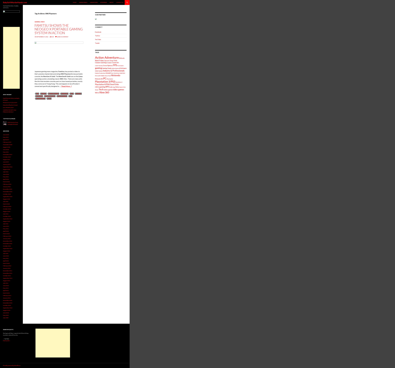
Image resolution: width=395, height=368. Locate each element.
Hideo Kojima (115, 68)
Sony (117, 87)
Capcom (106, 60)
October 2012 (7, 246)
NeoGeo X (39, 96)
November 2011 (7, 273)
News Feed (108, 75)
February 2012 (7, 266)
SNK (71, 96)
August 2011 (6, 280)
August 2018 (6, 147)
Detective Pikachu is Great (10, 105)
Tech (49, 98)
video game (108, 90)
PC (104, 78)
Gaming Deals (83, 2)
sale (111, 87)
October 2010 (7, 305)
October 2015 (7, 194)
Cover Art (115, 62)
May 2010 (6, 315)
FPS (115, 65)
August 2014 (6, 211)
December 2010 (7, 300)
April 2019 (6, 139)
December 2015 (7, 189)
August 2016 (6, 169)
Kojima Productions (100, 73)
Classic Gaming (54, 93)
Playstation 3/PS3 (105, 81)
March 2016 (6, 182)
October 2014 (7, 209)
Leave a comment (62, 37)
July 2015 (5, 201)
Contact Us (119, 2)
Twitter (97, 36)
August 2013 (6, 221)
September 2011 (7, 278)
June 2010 (6, 313)
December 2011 (7, 271)
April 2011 (6, 290)
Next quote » (6, 340)
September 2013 (7, 219)
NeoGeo (78, 93)
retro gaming (62, 96)
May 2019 (6, 137)
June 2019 (6, 135)
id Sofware (123, 68)
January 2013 (6, 238)
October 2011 (7, 275)
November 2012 (7, 243)
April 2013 (6, 231)
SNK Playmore (40, 98)
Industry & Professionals (113, 70)
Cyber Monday (99, 65)
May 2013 (6, 228)
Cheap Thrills (113, 60)
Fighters (110, 65)
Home (74, 2)
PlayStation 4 (119, 82)
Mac (112, 73)
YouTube (98, 39)
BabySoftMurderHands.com (15, 2)
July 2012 (5, 253)
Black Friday (99, 60)
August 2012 (6, 251)
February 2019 (7, 142)
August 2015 (6, 199)
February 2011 (7, 295)
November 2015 (7, 191)
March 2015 (6, 204)
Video (43, 22)
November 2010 (7, 303)
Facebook (98, 32)
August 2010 (6, 310)
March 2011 (6, 293)
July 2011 (5, 283)
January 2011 (6, 298)
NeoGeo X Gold (50, 96)
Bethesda (121, 58)
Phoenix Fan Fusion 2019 (10, 102)
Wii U (97, 93)
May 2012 (6, 258)
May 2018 (6, 152)
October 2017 (7, 157)
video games (118, 89)
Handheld (64, 93)
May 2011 (6, 288)
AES (37, 93)
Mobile (102, 75)
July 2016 (5, 172)
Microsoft (97, 75)
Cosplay (109, 62)
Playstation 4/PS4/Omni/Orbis (107, 84)
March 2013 (6, 233)
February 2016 (7, 184)
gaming (98, 68)
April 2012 (6, 261)
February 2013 (7, 236)
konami (108, 73)
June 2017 (6, 162)
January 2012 (6, 268)
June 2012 (6, 256)
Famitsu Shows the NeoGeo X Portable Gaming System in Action (59, 29)
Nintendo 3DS (99, 79)
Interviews (103, 2)
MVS (72, 93)
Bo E (52, 37)
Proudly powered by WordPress (12, 365)
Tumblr (97, 43)
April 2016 (6, 179)
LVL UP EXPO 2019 (8, 107)
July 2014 (5, 214)
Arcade (43, 93)
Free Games (120, 65)
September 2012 (7, 248)
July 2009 (5, 318)
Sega (114, 87)
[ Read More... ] (66, 86)
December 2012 (7, 241)
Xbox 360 (104, 92)
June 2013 (6, 226)
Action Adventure (107, 57)
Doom (105, 65)
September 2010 (7, 308)
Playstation (110, 79)
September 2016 (7, 167)
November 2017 (7, 154)
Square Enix (122, 87)
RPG (108, 87)
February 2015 (7, 206)
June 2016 (6, 174)
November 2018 (7, 144)
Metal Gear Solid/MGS (119, 73)
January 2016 (6, 186)
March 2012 (6, 263)
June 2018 (6, 149)
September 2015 (7, 196)
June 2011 (6, 285)
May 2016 (6, 177)
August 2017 (6, 159)
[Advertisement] (11, 58)
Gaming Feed (94, 2)
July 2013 (5, 224)
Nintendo (115, 75)
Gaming (37, 22)
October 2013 (7, 216)
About (112, 2)
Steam (96, 89)
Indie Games (99, 71)
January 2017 (6, 164)
